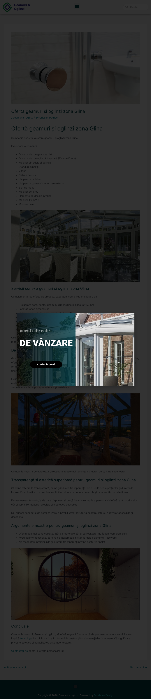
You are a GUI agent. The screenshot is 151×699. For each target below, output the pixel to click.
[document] (75, 349)
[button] (129, 318)
